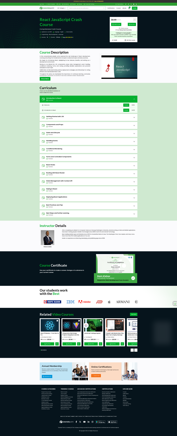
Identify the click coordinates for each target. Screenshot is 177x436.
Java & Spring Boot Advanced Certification (86, 392)
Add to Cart (117, 24)
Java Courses (64, 393)
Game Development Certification (109, 395)
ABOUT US (62, 416)
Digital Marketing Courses (46, 407)
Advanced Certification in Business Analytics (86, 398)
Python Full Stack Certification (83, 407)
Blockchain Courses (65, 408)
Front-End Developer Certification (109, 397)
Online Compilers (51, 4)
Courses (118, 8)
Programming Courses (46, 392)
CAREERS (72, 416)
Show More (45, 79)
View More (133, 314)
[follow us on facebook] (76, 422)
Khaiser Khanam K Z (133, 337)
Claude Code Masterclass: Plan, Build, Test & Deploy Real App (115, 334)
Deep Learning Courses (65, 398)
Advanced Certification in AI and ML (84, 403)
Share (115, 40)
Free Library (66, 4)
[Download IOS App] (112, 422)
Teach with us (120, 4)
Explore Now (97, 375)
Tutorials (125, 397)
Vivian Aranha (69, 32)
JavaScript (60, 34)
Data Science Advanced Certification (85, 393)
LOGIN (134, 8)
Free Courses (125, 402)
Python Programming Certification (109, 400)
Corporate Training (90, 4)
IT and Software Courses (46, 400)
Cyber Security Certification (107, 403)
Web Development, (53, 34)
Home (42, 4)
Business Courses (45, 398)
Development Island (46, 337)
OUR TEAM (68, 416)
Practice (74, 4)
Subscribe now (48, 376)
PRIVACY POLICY (95, 416)
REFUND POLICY (102, 416)
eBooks (124, 8)
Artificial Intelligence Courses (67, 397)
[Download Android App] (100, 422)
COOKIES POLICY (109, 416)
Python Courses (64, 392)
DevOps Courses (64, 395)
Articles (80, 4)
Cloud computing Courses (66, 403)
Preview (126, 105)
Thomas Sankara (67, 337)
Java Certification (106, 402)
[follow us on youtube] (84, 422)
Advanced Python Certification (83, 400)
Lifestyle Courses (44, 402)
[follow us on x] (80, 422)
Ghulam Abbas (110, 337)
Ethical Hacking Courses (66, 405)
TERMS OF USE (88, 416)
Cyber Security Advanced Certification (85, 402)
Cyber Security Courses (46, 395)
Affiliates (124, 400)
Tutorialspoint (88, 337)
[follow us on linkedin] (88, 422)
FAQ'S (115, 416)
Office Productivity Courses (47, 405)
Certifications (110, 8)
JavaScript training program (92, 333)
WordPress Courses (45, 408)
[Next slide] (135, 350)
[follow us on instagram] (92, 422)
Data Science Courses (65, 402)
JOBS (76, 416)
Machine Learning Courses (66, 400)
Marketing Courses (45, 397)
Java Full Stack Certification (83, 405)
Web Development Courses (47, 403)
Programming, (45, 34)
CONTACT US (81, 416)
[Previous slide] (132, 350)
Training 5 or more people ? (123, 33)
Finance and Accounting (46, 393)
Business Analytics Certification (108, 392)
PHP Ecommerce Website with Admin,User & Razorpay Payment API (136, 334)
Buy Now (133, 24)
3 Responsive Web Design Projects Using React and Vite (70, 334)
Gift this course (131, 40)
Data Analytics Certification (83, 408)
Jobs (59, 4)
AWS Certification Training (107, 398)
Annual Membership (127, 398)
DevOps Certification (106, 393)
